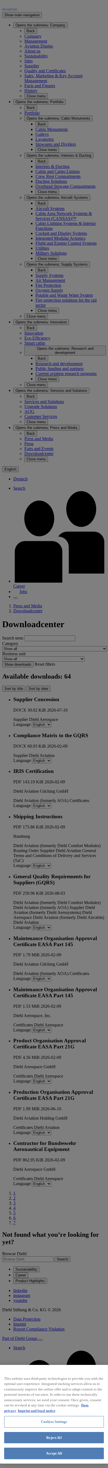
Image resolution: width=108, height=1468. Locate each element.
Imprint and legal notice (36, 1411)
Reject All (53, 1438)
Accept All (54, 1453)
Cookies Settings (54, 1422)
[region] (54, 1414)
